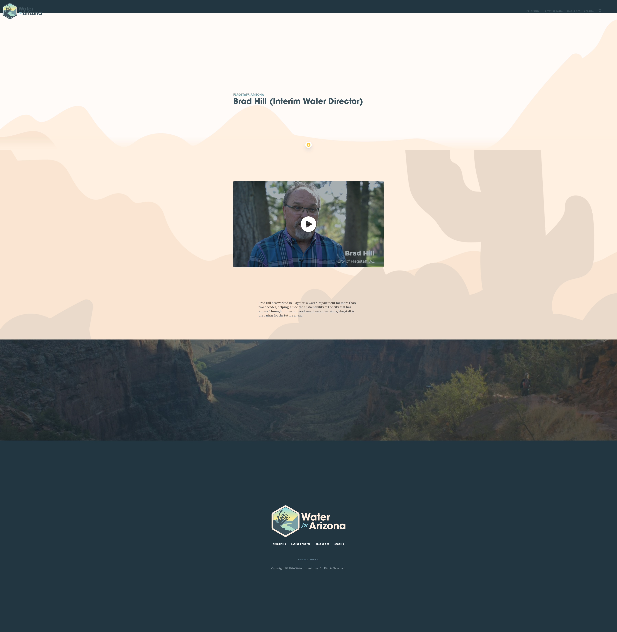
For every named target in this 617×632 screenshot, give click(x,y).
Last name (348, 405)
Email (345, 413)
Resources (573, 11)
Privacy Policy (308, 560)
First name (348, 397)
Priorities (533, 11)
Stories (589, 11)
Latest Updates (553, 11)
